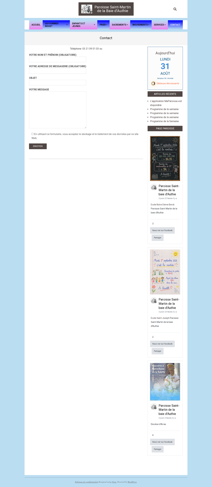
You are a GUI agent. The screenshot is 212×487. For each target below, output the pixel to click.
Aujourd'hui (165, 53)
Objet (33, 77)
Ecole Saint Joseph (160, 318)
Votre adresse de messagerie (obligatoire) (57, 66)
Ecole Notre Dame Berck (162, 204)
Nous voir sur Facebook (162, 230)
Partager (157, 238)
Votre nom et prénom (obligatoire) (52, 54)
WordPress (132, 482)
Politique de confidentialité (86, 482)
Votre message (39, 89)
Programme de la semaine (164, 109)
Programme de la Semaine (164, 121)
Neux (114, 482)
